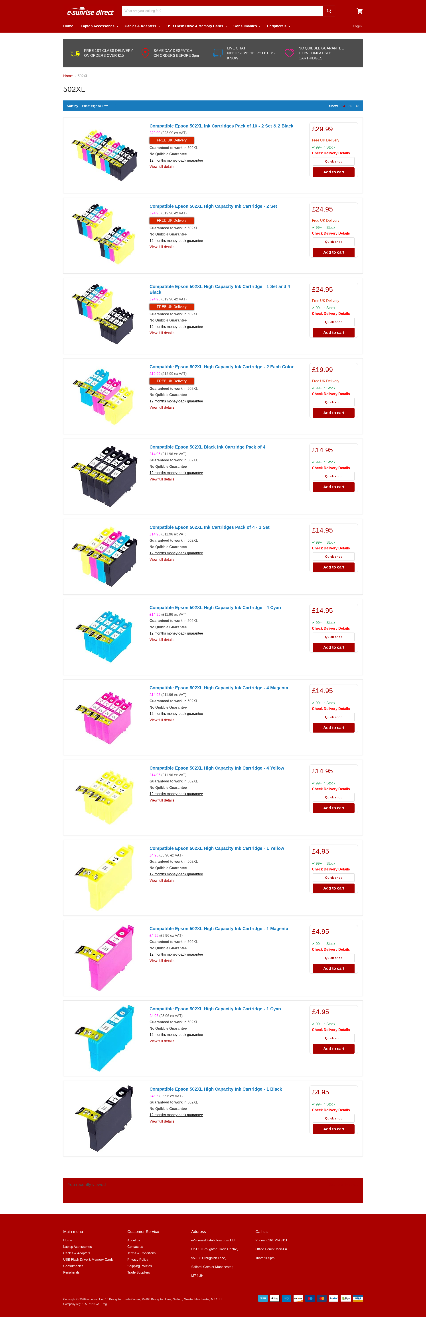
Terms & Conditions (141, 1253)
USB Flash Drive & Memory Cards (195, 26)
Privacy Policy (137, 1259)
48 (357, 106)
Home (68, 26)
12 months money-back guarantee (176, 160)
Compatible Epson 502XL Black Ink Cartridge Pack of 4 (207, 447)
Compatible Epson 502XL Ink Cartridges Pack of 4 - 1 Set (210, 527)
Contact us (135, 1246)
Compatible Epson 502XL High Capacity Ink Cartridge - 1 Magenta (219, 928)
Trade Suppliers (138, 1272)
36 (350, 106)
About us (133, 1240)
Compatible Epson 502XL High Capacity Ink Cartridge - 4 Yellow (217, 768)
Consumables (245, 26)
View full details (162, 167)
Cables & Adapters (141, 26)
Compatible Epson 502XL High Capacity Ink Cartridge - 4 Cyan (215, 607)
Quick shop (334, 161)
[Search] (329, 11)
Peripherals (277, 26)
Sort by (72, 106)
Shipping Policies (139, 1266)
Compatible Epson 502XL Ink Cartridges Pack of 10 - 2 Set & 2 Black (221, 125)
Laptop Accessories (98, 26)
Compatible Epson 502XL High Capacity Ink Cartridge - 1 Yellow (217, 848)
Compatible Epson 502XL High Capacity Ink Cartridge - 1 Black (216, 1089)
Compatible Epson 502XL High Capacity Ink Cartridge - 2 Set (213, 206)
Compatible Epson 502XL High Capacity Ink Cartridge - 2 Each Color (222, 366)
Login (357, 26)
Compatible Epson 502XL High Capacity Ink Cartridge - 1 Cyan (215, 1008)
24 (343, 106)
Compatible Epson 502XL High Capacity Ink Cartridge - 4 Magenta (219, 687)
